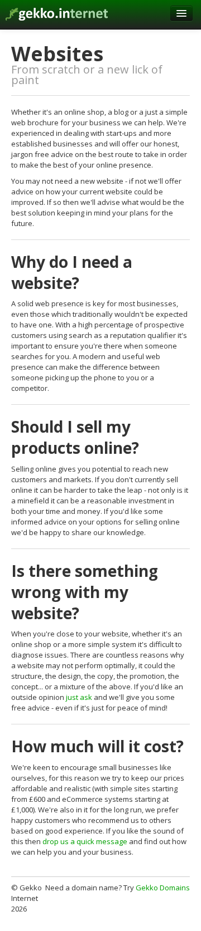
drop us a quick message (84, 841)
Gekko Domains (163, 888)
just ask (79, 697)
